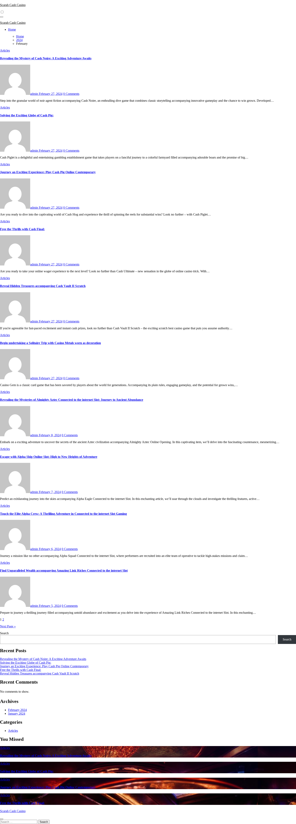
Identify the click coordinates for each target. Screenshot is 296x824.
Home (12, 29)
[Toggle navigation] (1, 17)
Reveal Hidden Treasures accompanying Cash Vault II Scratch (43, 286)
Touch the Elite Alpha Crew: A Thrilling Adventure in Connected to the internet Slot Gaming (63, 513)
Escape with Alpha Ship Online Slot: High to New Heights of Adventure (48, 456)
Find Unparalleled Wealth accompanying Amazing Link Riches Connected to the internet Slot (64, 570)
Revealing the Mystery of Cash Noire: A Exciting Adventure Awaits (45, 58)
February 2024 (17, 710)
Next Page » (8, 626)
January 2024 (16, 713)
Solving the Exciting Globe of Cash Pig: (27, 115)
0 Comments (71, 93)
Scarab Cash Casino (13, 5)
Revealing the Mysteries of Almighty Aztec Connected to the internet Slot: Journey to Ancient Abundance (71, 399)
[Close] (1, 819)
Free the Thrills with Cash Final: (22, 229)
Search (4, 633)
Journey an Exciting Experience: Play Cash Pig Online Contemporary (48, 172)
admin (34, 93)
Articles (5, 50)
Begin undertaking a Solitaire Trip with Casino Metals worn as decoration (50, 343)
